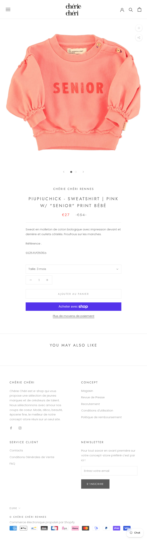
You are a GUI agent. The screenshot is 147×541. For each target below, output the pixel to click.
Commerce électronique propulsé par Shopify (42, 522)
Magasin (87, 391)
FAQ (12, 464)
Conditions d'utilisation (97, 410)
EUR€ (13, 508)
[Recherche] (131, 9)
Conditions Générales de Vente (32, 457)
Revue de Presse (93, 397)
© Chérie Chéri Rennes (28, 517)
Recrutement (90, 404)
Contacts (16, 450)
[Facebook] (11, 428)
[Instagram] (20, 428)
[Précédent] (63, 172)
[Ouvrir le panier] (139, 9)
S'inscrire (95, 484)
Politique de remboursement (101, 417)
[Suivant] (83, 172)
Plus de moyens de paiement (73, 316)
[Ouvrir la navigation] (8, 9)
